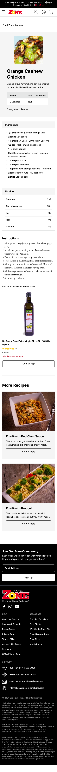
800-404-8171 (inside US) (22, 668)
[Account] (44, 12)
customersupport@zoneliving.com (26, 681)
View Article (28, 451)
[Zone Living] (15, 12)
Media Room (36, 644)
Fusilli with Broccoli (19, 508)
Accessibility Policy (11, 644)
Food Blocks (35, 624)
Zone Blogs (35, 639)
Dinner (24, 109)
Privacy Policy (9, 634)
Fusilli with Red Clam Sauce (25, 436)
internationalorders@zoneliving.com (27, 688)
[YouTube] (17, 607)
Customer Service (10, 619)
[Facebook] (4, 607)
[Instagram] (10, 607)
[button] (3, 12)
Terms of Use (8, 639)
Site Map (6, 649)
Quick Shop (29, 363)
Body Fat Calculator (39, 619)
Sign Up (28, 577)
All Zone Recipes (14, 25)
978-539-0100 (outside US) (23, 674)
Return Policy (8, 629)
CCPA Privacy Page (11, 654)
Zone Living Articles (39, 634)
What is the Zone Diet (40, 629)
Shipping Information (12, 624)
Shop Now (39, 5)
